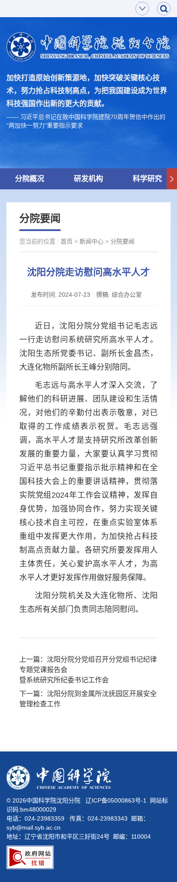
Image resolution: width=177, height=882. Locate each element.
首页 (67, 241)
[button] (172, 179)
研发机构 (88, 179)
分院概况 (29, 179)
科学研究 (147, 179)
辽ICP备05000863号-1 (115, 800)
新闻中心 (91, 241)
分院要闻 (122, 241)
